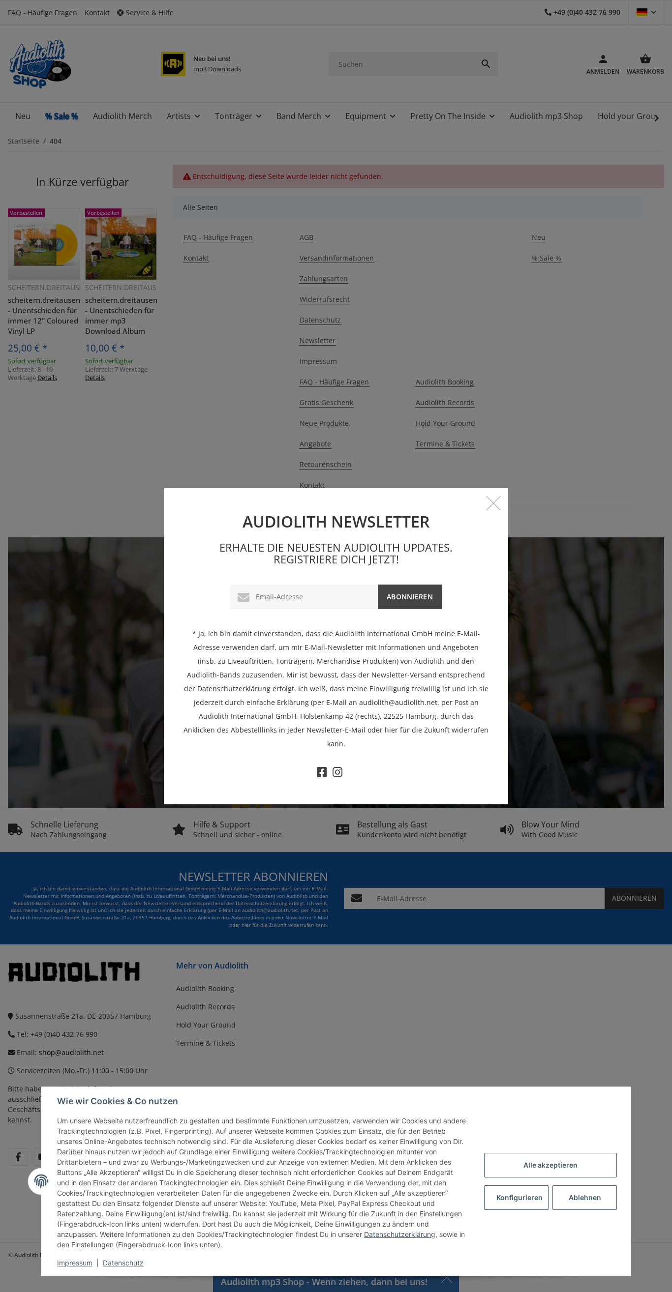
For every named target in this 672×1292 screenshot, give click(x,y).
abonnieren (410, 596)
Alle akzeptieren (550, 1165)
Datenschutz (123, 1263)
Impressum (74, 1263)
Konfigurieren (519, 1197)
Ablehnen (585, 1197)
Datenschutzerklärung (399, 1234)
